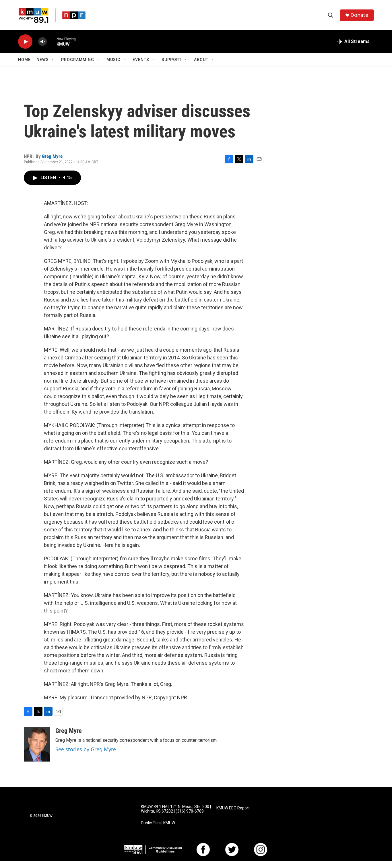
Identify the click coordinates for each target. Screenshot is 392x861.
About (201, 59)
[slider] (52, 41)
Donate (359, 15)
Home (24, 59)
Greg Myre (52, 156)
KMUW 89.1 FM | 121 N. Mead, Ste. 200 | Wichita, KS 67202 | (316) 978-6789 (176, 809)
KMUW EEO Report (233, 808)
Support (172, 59)
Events (141, 59)
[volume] (42, 41)
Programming (77, 59)
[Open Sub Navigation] (53, 59)
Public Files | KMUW (158, 823)
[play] (25, 41)
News (42, 59)
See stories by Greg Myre (85, 749)
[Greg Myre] (37, 744)
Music (113, 59)
